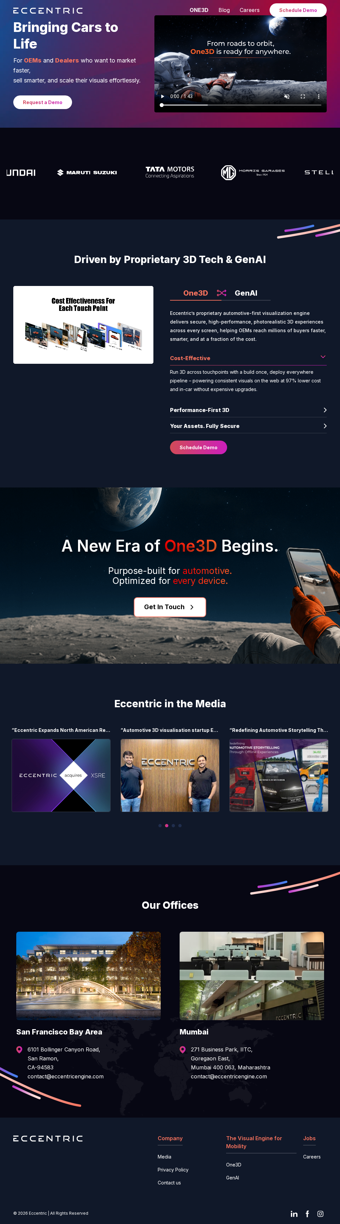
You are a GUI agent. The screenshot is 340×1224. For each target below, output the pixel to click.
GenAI (246, 293)
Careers (250, 10)
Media (164, 1156)
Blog (224, 10)
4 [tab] (180, 825)
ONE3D (199, 10)
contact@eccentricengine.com (66, 1076)
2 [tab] (166, 825)
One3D (195, 293)
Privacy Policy (173, 1169)
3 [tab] (173, 825)
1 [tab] (160, 825)
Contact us (169, 1182)
